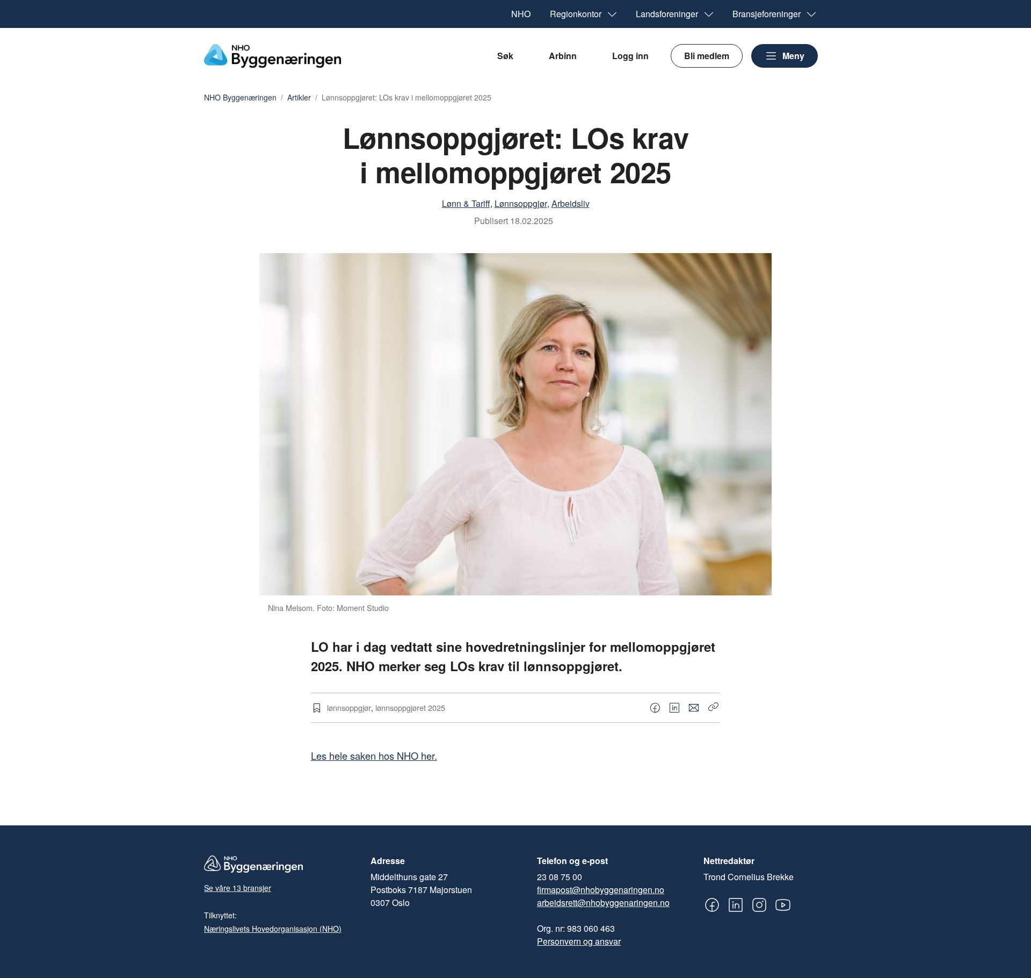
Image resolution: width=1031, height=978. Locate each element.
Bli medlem (706, 55)
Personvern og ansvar (579, 941)
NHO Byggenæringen (240, 98)
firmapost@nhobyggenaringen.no (600, 889)
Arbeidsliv (570, 203)
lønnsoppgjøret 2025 (410, 707)
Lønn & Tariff (466, 203)
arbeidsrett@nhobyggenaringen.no (603, 902)
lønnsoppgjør (349, 707)
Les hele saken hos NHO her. (374, 756)
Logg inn (630, 55)
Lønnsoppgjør (521, 203)
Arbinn (563, 55)
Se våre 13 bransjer (237, 887)
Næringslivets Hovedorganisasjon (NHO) (273, 928)
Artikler (299, 98)
